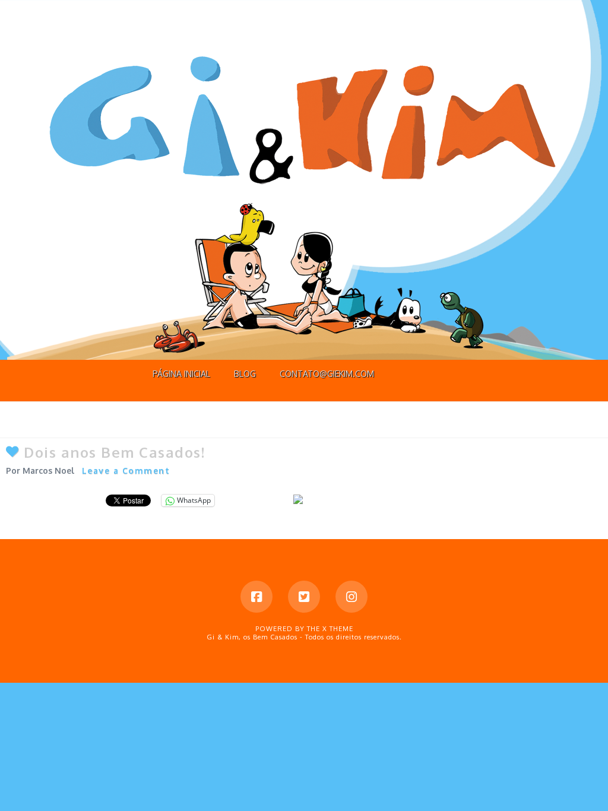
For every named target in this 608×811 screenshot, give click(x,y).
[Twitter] (304, 597)
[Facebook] (256, 597)
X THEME (337, 629)
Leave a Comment (126, 470)
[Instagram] (351, 597)
